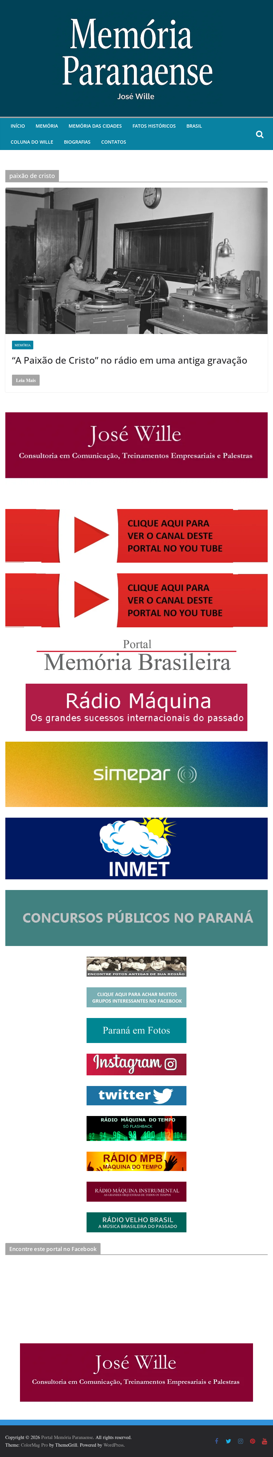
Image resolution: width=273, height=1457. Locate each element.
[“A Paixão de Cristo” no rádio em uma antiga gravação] (136, 261)
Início (18, 126)
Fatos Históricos (154, 126)
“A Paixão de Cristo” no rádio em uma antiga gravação (129, 360)
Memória (47, 126)
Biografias (77, 142)
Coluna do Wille (32, 142)
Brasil (194, 126)
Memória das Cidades (95, 126)
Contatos (113, 142)
